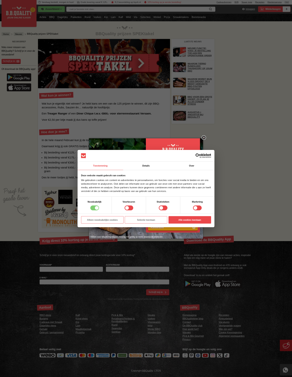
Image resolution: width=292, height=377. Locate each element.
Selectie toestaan (146, 220)
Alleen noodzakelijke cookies (102, 220)
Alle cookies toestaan (189, 220)
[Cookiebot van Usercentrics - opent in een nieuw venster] (197, 155)
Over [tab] (191, 165)
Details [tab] (146, 165)
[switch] (129, 207)
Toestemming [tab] (100, 165)
